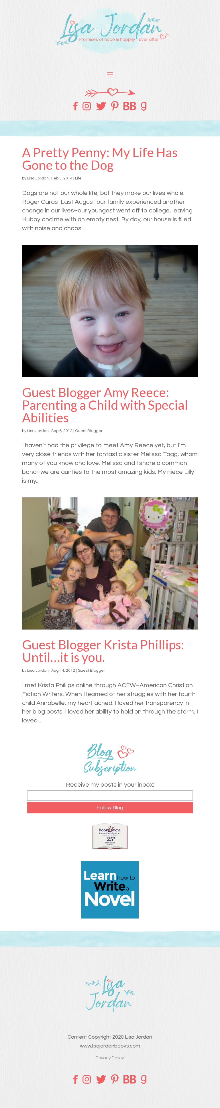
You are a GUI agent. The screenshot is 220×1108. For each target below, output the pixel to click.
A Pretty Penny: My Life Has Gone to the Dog (100, 158)
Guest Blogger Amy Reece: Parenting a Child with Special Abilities (105, 405)
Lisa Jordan (38, 178)
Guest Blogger (89, 431)
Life (78, 178)
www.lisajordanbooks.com (110, 1046)
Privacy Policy (110, 1058)
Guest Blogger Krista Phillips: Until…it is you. (103, 651)
